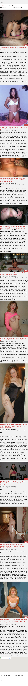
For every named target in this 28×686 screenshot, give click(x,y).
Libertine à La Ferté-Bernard (5, 679)
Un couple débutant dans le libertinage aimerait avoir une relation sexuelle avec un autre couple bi (13, 179)
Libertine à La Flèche (19, 675)
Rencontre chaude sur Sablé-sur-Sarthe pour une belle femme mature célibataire (13, 339)
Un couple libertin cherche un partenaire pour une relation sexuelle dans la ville (13, 227)
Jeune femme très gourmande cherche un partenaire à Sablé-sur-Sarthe (13, 128)
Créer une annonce (22, 2)
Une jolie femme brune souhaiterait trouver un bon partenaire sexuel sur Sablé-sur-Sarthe (12, 546)
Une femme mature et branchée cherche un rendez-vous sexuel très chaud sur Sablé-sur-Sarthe (13, 426)
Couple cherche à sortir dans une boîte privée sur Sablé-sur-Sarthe (13, 273)
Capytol (2, 2)
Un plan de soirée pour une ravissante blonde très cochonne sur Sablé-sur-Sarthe (12, 482)
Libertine (2, 5)
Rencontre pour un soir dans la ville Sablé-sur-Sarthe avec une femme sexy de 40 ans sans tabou (14, 621)
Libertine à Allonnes (5, 675)
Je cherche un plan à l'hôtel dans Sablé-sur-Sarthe (13, 48)
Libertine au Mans (19, 678)
